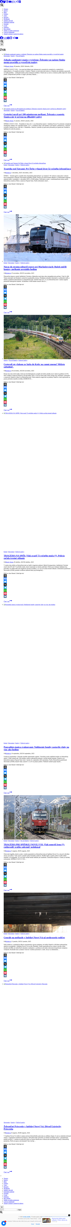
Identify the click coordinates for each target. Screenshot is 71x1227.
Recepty (6, 17)
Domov (6, 9)
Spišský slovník (8, 20)
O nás (5, 25)
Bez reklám (7, 29)
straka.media (26, 1216)
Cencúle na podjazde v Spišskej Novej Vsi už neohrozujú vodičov (34, 937)
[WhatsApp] (37, 94)
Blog (5, 12)
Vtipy (5, 15)
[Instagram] (12, 2)
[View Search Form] (2, 5)
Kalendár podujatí (9, 22)
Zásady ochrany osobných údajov (13, 34)
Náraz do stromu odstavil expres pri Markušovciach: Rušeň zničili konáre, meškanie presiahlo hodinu (35, 268)
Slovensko (7, 56)
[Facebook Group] (4, 2)
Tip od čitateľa (20, 56)
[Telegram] (17, 2)
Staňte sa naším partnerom (11, 30)
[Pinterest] (20, 2)
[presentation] (37, 54)
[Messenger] (37, 85)
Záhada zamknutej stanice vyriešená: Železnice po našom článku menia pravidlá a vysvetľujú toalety (34, 61)
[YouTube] (10, 2)
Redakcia (8, 172)
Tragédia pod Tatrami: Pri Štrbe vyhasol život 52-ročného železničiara (37, 169)
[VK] (37, 100)
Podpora (6, 27)
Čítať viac (8, 105)
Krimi (5, 165)
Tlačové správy (24, 165)
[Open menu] (2, 44)
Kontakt (6, 24)
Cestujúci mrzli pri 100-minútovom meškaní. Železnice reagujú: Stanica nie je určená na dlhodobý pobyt (34, 115)
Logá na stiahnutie (9, 32)
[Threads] (7, 2)
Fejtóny (6, 14)
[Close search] (2, 1207)
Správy (6, 10)
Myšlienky (7, 19)
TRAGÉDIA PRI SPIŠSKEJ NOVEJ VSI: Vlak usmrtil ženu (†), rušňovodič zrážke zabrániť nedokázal (34, 845)
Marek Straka (9, 66)
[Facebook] (37, 82)
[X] (14, 2)
